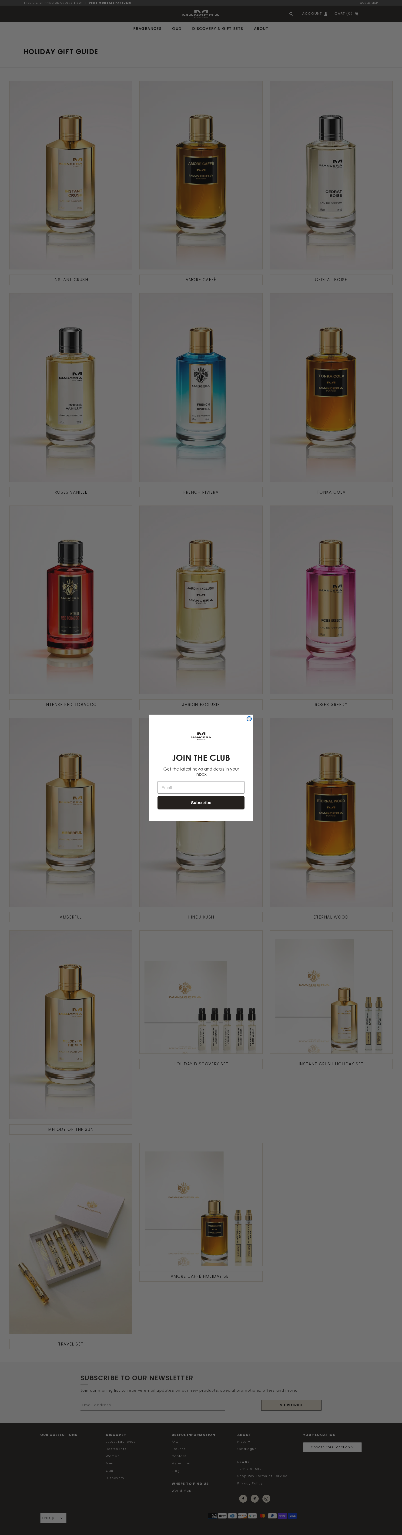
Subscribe (201, 802)
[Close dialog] (249, 718)
